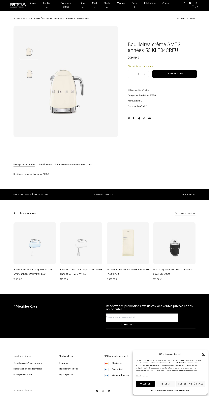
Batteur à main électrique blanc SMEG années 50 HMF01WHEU (81, 272)
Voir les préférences (190, 384)
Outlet (134, 5)
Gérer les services (142, 376)
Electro (107, 5)
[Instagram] (103, 391)
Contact (166, 5)
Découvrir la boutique (185, 213)
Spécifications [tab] (45, 164)
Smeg (83, 5)
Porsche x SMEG (66, 5)
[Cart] (194, 7)
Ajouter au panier (174, 73)
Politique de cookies (158, 390)
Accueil (32, 5)
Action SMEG (140, 106)
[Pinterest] (109, 391)
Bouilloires (35, 18)
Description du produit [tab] (24, 164)
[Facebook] (97, 391)
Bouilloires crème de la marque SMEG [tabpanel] (31, 174)
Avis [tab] (90, 164)
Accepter (145, 384)
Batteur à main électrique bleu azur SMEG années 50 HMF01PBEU (33, 272)
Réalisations (150, 5)
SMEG (25, 18)
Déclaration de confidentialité (178, 390)
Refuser (165, 384)
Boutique (47, 5)
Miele (94, 5)
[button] (203, 354)
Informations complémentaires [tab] (70, 164)
